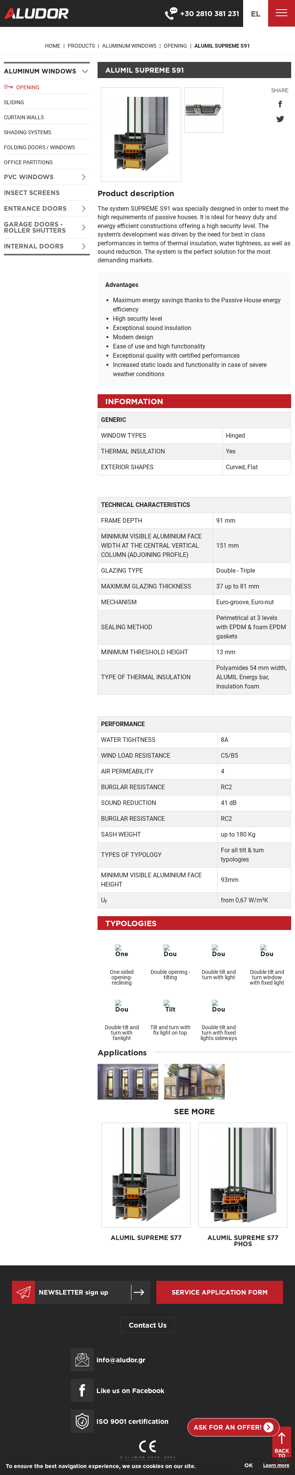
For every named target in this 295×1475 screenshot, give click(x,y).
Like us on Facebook (130, 1390)
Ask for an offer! (228, 1427)
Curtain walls (24, 117)
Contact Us (148, 1325)
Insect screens (32, 192)
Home (52, 45)
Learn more (276, 1465)
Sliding (14, 102)
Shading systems (27, 132)
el (255, 13)
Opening (175, 45)
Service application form (220, 1292)
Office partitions (28, 162)
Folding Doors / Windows (39, 147)
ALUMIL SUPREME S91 (222, 45)
